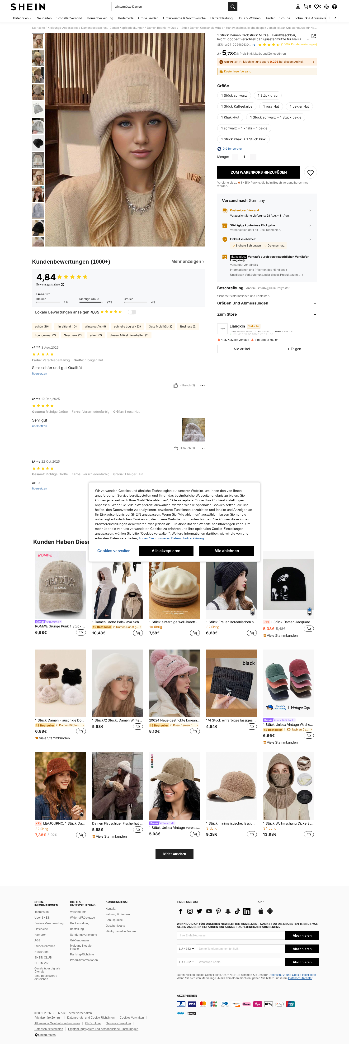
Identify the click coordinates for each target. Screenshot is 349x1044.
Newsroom (41, 952)
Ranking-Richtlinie (82, 954)
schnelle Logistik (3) (127, 326)
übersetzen (39, 373)
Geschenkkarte (115, 925)
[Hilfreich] (176, 385)
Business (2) (188, 326)
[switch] (132, 312)
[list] (215, 911)
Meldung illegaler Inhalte (81, 947)
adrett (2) (96, 335)
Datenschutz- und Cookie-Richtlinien (292, 975)
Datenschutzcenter (300, 978)
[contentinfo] (248, 1004)
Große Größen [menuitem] (148, 18)
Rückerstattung (80, 923)
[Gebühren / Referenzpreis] (237, 54)
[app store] (261, 913)
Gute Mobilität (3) (160, 326)
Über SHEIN (42, 917)
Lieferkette (41, 929)
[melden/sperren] (202, 385)
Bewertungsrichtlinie (48, 284)
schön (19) (42, 326)
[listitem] (60, 596)
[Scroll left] (329, 18)
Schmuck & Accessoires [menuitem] (311, 18)
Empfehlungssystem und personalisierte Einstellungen (103, 1029)
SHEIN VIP (41, 963)
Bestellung (77, 929)
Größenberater (79, 940)
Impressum (41, 912)
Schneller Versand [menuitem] (69, 18)
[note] (281, 635)
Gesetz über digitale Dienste (47, 970)
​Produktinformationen (84, 960)
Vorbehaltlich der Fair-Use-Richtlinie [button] (254, 230)
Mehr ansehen (174, 854)
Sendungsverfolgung (83, 934)
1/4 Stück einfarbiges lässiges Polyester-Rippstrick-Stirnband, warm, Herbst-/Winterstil (231, 720)
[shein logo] (28, 6)
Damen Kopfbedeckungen (126, 27)
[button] (326, 6)
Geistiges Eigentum (118, 1023)
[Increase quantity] (253, 157)
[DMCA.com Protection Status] (192, 1013)
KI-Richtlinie (93, 1023)
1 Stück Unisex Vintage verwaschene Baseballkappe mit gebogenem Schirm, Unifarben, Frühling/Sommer (174, 828)
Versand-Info (78, 912)
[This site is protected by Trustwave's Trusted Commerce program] (180, 1013)
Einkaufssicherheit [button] (243, 239)
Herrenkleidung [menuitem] (221, 18)
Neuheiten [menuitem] (44, 18)
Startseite (38, 27)
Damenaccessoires (94, 27)
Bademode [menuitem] (125, 18)
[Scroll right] (335, 18)
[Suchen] (232, 6)
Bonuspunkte (114, 920)
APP (261, 902)
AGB (37, 940)
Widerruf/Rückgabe (82, 917)
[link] (307, 6)
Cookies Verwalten (132, 1017)
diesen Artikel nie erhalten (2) (129, 335)
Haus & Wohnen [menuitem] (249, 18)
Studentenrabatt (44, 946)
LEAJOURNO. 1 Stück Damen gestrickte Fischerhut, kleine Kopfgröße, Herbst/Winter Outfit (61, 823)
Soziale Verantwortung (49, 923)
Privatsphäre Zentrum (48, 1017)
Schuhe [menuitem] (284, 18)
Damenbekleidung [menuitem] (100, 18)
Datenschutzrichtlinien (48, 1029)
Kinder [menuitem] (270, 18)
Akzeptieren (187, 995)
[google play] (270, 913)
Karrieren (40, 934)
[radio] (234, 96)
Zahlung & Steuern (118, 914)
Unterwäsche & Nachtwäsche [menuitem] (184, 18)
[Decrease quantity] (235, 157)
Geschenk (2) (73, 335)
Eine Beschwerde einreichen (45, 977)
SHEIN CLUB (43, 957)
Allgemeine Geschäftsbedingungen (57, 1023)
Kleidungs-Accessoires (63, 27)
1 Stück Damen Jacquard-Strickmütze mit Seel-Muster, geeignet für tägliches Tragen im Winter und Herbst (289, 622)
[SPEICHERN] (310, 172)
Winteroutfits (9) (95, 326)
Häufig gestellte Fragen (121, 931)
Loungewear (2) (45, 335)
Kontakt (110, 908)
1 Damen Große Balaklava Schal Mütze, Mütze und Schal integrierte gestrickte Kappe (117, 622)
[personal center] (298, 6)
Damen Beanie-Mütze (161, 27)
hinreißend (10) (67, 326)
